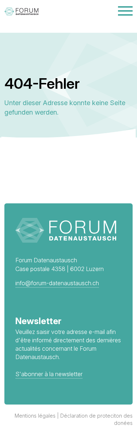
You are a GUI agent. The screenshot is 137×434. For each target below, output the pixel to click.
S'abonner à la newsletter (49, 374)
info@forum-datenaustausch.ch (57, 283)
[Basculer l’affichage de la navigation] (125, 11)
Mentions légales (35, 416)
